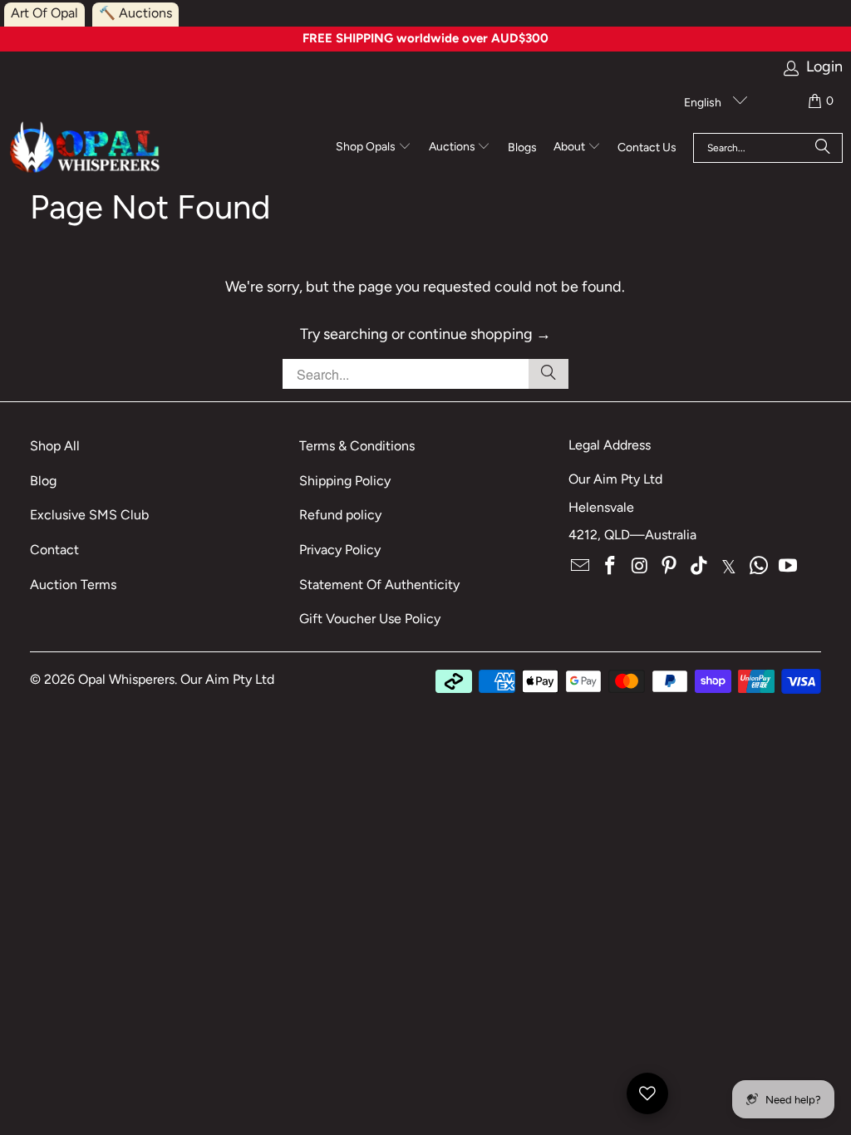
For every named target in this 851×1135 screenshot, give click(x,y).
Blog (43, 481)
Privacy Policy (340, 550)
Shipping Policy (345, 481)
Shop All (55, 446)
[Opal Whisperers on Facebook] (610, 566)
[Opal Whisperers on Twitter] (729, 566)
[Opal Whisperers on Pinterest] (669, 566)
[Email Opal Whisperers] (580, 566)
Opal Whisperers (126, 679)
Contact (54, 550)
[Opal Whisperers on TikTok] (699, 566)
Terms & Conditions (357, 446)
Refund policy (340, 515)
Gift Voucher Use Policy (369, 618)
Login (824, 67)
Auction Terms (73, 584)
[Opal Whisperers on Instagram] (639, 566)
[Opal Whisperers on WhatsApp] (758, 566)
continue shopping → (479, 334)
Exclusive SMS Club (89, 515)
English (704, 103)
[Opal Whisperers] (86, 148)
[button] (373, 148)
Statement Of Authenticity (379, 584)
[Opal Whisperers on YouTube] (788, 566)
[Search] (823, 148)
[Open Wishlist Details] (647, 1093)
